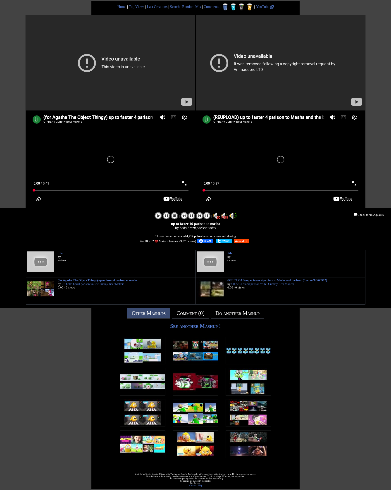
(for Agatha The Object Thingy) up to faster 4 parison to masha (98, 280)
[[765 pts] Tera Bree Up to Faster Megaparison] (248, 425)
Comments (211, 7)
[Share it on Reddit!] (241, 241)
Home (121, 7)
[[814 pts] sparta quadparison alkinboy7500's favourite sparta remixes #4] (248, 394)
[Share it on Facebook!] (205, 241)
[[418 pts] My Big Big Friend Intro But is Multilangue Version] (248, 363)
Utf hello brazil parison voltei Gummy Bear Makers (93, 284)
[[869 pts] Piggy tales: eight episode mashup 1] (142, 394)
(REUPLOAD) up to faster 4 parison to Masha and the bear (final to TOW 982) (277, 280)
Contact (192, 485)
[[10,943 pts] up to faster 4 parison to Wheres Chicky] (142, 425)
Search (175, 7)
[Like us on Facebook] (225, 7)
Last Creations (157, 7)
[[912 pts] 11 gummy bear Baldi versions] (195, 425)
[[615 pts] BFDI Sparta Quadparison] (142, 363)
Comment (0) (190, 313)
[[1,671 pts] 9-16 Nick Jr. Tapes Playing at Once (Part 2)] (142, 457)
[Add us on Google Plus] (241, 7)
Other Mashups (149, 313)
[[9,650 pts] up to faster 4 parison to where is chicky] (195, 457)
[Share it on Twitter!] (224, 241)
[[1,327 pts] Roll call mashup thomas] (195, 363)
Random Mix (191, 7)
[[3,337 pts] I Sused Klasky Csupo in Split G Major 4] (195, 394)
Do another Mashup (237, 313)
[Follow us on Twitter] (233, 7)
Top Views (136, 7)
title (60, 253)
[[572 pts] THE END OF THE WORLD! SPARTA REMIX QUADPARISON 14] (248, 457)
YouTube (263, 7)
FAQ (200, 485)
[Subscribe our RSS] (249, 7)
